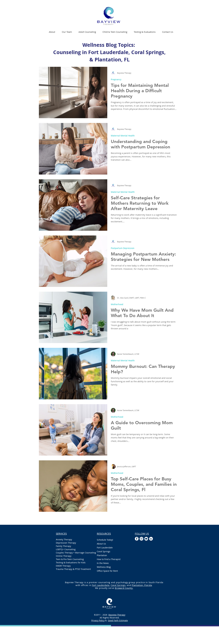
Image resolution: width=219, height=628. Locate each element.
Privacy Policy (98, 620)
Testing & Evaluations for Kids (71, 562)
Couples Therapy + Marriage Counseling (73, 552)
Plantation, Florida (142, 585)
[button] (87, 32)
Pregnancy (116, 79)
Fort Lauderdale (105, 547)
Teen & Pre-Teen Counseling (70, 559)
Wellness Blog (104, 567)
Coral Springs (103, 551)
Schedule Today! (105, 539)
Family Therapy (63, 546)
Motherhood (117, 304)
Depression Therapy (66, 542)
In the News (103, 563)
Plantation (102, 555)
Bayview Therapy (116, 614)
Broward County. (124, 588)
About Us (101, 543)
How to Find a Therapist (109, 559)
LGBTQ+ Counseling (66, 549)
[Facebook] (137, 539)
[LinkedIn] (151, 539)
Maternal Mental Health (123, 135)
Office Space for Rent (107, 570)
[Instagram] (141, 539)
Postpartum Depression (122, 248)
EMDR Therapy (63, 565)
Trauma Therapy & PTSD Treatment (73, 569)
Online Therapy (63, 555)
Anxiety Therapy (64, 539)
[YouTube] (146, 539)
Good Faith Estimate (118, 620)
